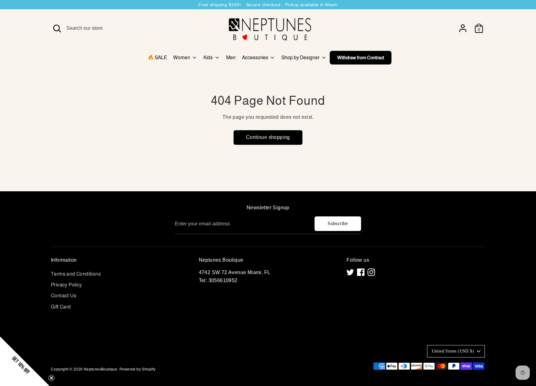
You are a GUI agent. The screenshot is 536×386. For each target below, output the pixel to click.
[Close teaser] (51, 378)
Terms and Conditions (76, 274)
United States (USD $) (453, 351)
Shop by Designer (300, 57)
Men (231, 57)
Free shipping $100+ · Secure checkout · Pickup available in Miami (268, 4)
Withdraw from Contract (360, 57)
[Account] (463, 28)
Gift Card (61, 306)
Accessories (255, 57)
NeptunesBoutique (100, 369)
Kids (208, 57)
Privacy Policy (66, 284)
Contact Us (63, 295)
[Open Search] (57, 28)
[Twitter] (350, 272)
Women (182, 57)
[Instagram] (371, 272)
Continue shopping (268, 137)
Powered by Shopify (137, 369)
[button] (25, 361)
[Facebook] (360, 272)
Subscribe (338, 223)
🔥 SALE (157, 57)
